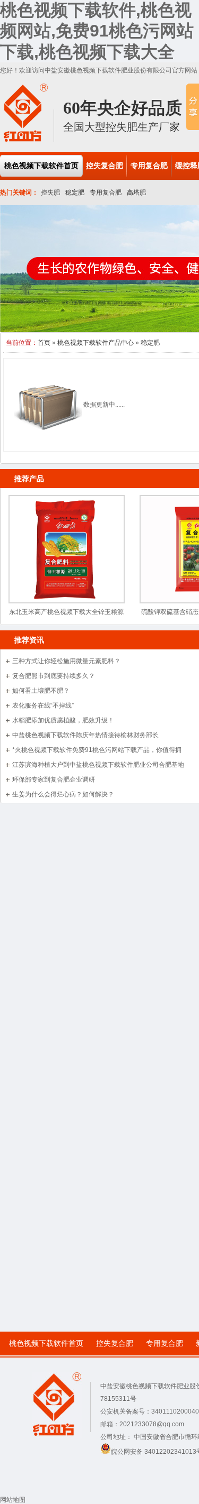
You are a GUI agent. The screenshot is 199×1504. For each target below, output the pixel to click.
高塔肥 (136, 192)
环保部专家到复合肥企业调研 (53, 779)
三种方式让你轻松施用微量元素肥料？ (66, 661)
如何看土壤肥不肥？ (41, 690)
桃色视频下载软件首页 (46, 1343)
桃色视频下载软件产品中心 (95, 342)
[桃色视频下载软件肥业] (25, 140)
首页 (44, 342)
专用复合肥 (106, 192)
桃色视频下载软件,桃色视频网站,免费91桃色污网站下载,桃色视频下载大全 (97, 31)
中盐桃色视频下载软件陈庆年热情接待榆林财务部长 (85, 735)
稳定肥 (74, 192)
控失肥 (50, 192)
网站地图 (12, 1499)
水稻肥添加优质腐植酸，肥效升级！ (63, 720)
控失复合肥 (114, 1343)
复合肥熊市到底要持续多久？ (53, 676)
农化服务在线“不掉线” (43, 705)
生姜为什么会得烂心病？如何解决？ (63, 794)
